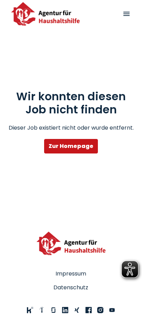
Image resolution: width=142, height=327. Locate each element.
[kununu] (30, 310)
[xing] (77, 310)
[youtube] (112, 310)
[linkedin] (65, 310)
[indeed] (42, 310)
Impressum (70, 274)
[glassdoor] (53, 310)
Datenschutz (70, 287)
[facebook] (88, 310)
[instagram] (100, 310)
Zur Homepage (71, 146)
